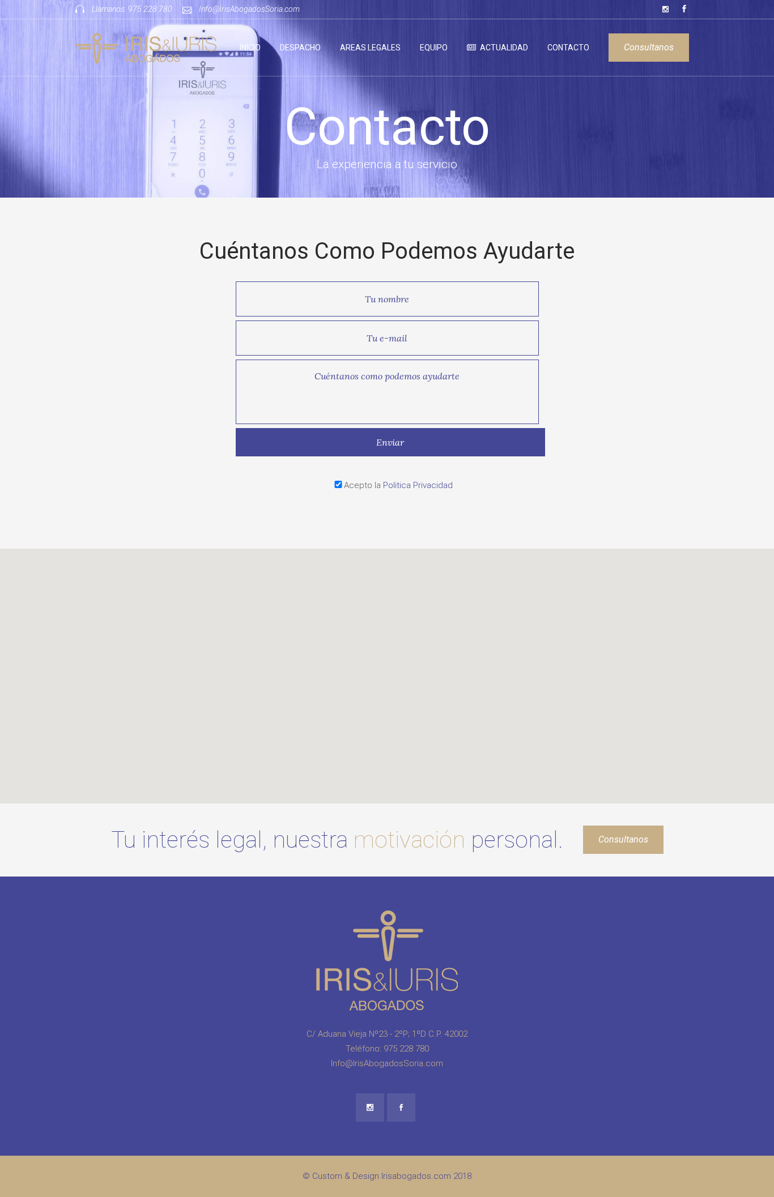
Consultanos (649, 47)
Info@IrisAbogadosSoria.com (249, 9)
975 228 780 (150, 9)
